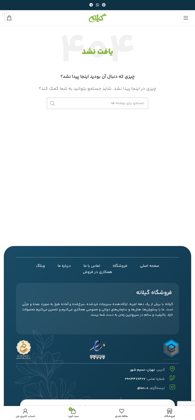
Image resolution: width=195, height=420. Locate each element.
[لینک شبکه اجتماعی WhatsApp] (97, 5)
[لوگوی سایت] (97, 18)
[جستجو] (52, 103)
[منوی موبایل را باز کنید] (186, 18)
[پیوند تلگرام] (91, 5)
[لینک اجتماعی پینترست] (104, 5)
